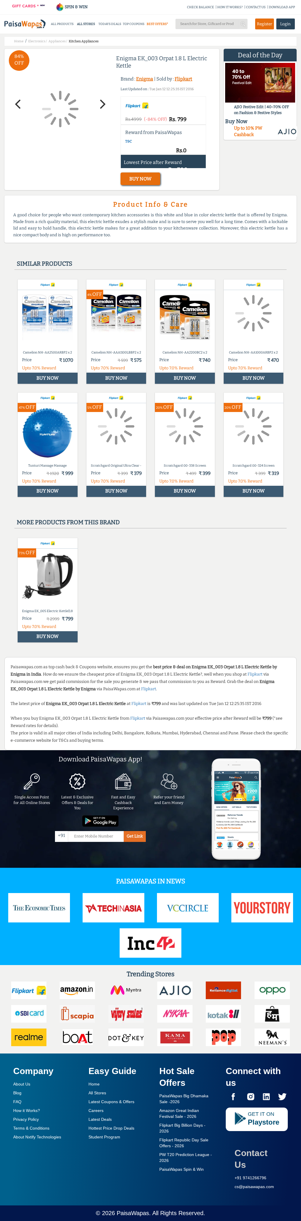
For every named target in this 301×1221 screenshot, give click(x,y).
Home (94, 1084)
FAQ (17, 1101)
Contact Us (251, 1159)
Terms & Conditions (31, 1128)
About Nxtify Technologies (37, 1137)
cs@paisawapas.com (254, 1186)
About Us (21, 1084)
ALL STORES (86, 24)
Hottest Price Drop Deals (111, 1128)
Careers (95, 1110)
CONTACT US (256, 7)
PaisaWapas (133, 1213)
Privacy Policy (26, 1119)
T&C (128, 141)
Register (264, 23)
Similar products (44, 263)
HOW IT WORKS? (230, 7)
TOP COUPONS (133, 24)
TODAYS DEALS (109, 24)
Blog (17, 1093)
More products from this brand (68, 522)
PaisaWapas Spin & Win (181, 1169)
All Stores (97, 1093)
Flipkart (183, 79)
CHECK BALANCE (200, 7)
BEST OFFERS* (157, 24)
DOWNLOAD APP (282, 7)
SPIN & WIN (76, 6)
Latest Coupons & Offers (111, 1101)
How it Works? (26, 1110)
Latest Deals (100, 1119)
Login (285, 23)
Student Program (104, 1137)
